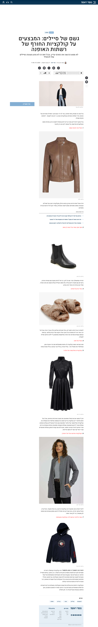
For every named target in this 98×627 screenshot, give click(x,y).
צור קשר (53, 611)
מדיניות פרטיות (44, 613)
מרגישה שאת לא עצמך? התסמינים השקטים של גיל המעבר (65, 219)
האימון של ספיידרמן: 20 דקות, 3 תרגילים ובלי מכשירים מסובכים (64, 216)
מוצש (60, 613)
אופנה (46, 32)
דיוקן (60, 611)
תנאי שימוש (45, 614)
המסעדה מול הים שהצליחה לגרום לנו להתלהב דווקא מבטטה (65, 223)
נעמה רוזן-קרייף (60, 63)
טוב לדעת (59, 619)
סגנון (51, 32)
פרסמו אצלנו (45, 611)
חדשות (66, 611)
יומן (67, 614)
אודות (53, 613)
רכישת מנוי (52, 614)
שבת (60, 614)
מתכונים (59, 618)
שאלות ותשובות (46, 617)
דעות (67, 613)
